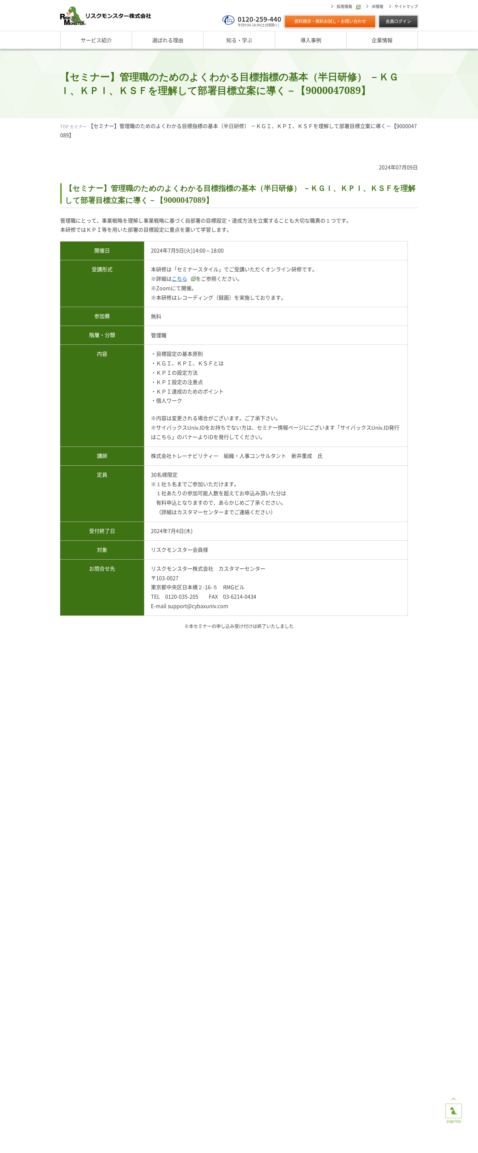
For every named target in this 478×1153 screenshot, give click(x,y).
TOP (64, 126)
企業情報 (382, 40)
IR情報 (377, 6)
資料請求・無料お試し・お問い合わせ (330, 21)
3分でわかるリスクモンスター (174, 1140)
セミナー (78, 126)
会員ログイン (398, 21)
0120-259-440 (259, 19)
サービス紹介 (96, 40)
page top (453, 1106)
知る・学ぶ (239, 40)
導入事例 (310, 40)
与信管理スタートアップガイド (304, 1140)
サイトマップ (406, 6)
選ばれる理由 (167, 40)
